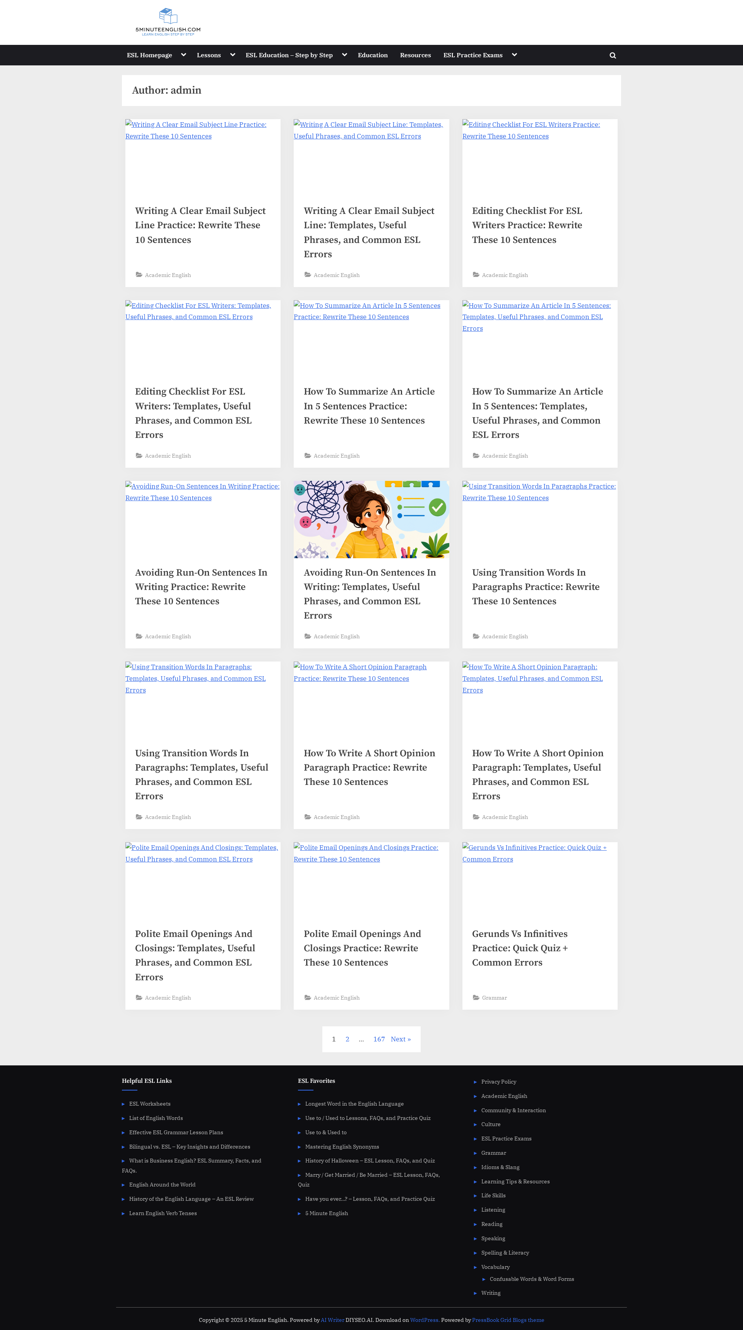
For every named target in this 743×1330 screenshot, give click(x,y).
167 (379, 1039)
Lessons (209, 55)
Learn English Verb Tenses (163, 1213)
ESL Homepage (149, 55)
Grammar (494, 997)
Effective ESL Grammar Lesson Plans (176, 1132)
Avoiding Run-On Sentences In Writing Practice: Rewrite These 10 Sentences (201, 587)
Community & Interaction (513, 1110)
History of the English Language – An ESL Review (191, 1198)
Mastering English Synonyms (342, 1146)
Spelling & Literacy (505, 1252)
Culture (491, 1124)
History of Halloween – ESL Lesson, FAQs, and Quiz (370, 1160)
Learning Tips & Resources (515, 1181)
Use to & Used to (326, 1132)
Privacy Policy (498, 1081)
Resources (415, 55)
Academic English (168, 275)
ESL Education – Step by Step (289, 55)
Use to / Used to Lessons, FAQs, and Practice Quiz (368, 1117)
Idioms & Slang (500, 1167)
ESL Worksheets (150, 1103)
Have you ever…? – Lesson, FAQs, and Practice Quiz (370, 1198)
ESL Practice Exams (473, 55)
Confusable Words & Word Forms (532, 1278)
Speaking (493, 1238)
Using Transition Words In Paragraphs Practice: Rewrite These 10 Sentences (536, 587)
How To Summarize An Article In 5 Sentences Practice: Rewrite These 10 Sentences (369, 406)
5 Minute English (326, 1213)
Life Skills (493, 1195)
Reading (492, 1223)
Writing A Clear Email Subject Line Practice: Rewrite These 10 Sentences (200, 225)
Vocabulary (495, 1266)
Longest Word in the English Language (354, 1103)
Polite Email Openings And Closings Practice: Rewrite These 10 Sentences (362, 948)
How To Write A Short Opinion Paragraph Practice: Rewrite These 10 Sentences (369, 767)
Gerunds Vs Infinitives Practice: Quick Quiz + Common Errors (520, 948)
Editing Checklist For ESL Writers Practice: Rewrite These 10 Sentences (527, 225)
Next (398, 1039)
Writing (491, 1292)
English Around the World (162, 1184)
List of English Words (156, 1117)
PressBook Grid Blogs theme (508, 1319)
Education (373, 55)
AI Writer (332, 1319)
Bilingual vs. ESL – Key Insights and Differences (189, 1146)
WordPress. (425, 1319)
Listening (493, 1209)
